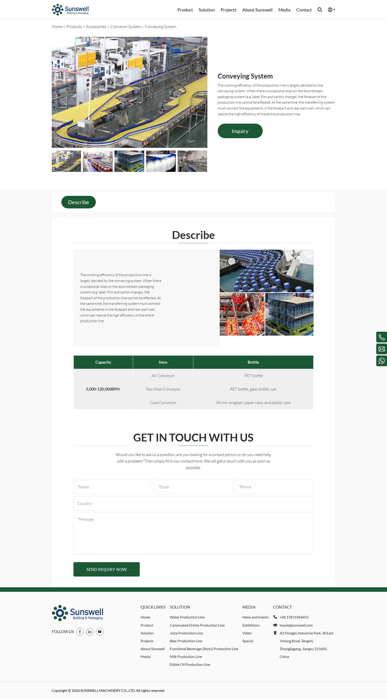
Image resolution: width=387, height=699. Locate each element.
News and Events (255, 617)
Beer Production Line (186, 641)
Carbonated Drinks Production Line (197, 625)
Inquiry (240, 131)
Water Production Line (187, 617)
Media (284, 9)
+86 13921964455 (294, 617)
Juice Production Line (186, 633)
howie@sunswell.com (296, 625)
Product (185, 9)
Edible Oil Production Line (190, 664)
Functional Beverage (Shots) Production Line (204, 649)
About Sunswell (257, 9)
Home (145, 617)
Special (247, 641)
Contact (304, 9)
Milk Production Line (186, 656)
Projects (228, 9)
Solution (207, 9)
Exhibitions (251, 625)
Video (247, 633)
